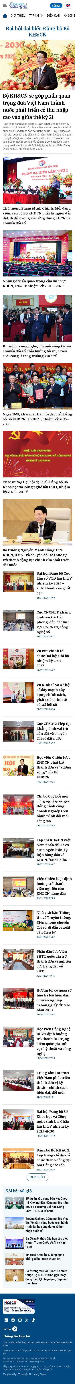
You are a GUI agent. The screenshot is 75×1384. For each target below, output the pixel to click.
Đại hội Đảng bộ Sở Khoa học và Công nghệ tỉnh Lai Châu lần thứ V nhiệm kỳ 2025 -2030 (53, 1121)
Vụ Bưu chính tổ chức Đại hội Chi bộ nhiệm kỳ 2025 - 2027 (53, 658)
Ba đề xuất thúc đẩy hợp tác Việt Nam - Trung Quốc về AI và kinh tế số (46, 1242)
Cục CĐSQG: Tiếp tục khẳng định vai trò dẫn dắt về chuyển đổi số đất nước (54, 731)
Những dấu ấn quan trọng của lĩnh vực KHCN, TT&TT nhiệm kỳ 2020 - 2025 (34, 283)
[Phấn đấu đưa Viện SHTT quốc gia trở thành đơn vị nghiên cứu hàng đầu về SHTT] (18, 959)
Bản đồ (7, 1329)
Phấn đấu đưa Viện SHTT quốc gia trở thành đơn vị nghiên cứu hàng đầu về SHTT (54, 961)
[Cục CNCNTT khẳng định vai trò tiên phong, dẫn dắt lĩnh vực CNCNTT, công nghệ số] (18, 620)
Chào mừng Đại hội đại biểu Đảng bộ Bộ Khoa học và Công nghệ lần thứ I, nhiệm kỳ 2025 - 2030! (36, 487)
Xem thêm (37, 1177)
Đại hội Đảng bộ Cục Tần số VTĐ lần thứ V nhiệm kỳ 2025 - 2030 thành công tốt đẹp (54, 583)
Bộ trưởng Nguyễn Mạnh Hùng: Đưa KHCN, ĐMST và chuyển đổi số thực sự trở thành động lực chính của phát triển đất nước (36, 557)
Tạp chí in (36, 15)
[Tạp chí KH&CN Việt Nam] (19, 5)
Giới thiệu (18, 15)
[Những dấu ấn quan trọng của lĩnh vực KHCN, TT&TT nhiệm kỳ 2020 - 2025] (37, 253)
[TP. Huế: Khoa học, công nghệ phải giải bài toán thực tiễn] (14, 1259)
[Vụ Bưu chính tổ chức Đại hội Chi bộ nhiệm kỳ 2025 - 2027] (18, 659)
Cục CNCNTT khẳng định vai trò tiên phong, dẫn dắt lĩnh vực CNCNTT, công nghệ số (54, 622)
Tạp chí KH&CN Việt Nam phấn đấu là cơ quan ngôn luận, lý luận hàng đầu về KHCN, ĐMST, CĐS (54, 850)
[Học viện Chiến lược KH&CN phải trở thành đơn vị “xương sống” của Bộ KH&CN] (18, 765)
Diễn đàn (53, 15)
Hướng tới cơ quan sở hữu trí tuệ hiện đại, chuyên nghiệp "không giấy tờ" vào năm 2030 (54, 1000)
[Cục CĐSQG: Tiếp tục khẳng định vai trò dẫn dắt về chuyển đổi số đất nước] (18, 731)
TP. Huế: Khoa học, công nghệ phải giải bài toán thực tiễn (44, 1257)
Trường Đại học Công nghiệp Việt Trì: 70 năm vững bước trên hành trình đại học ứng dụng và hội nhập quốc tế (46, 1225)
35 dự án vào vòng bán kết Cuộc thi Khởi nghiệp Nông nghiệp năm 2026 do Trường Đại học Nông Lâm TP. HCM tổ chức (47, 1205)
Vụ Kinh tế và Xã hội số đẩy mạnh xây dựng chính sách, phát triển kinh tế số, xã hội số (54, 695)
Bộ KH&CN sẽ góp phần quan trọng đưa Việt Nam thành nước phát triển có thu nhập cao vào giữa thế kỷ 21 (36, 106)
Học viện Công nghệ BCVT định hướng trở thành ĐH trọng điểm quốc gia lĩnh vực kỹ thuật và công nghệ (54, 1041)
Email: (53, 1358)
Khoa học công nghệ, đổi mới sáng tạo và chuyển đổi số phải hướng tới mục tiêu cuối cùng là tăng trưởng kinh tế (37, 351)
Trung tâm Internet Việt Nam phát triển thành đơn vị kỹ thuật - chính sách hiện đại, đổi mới (53, 1083)
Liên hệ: (6, 1350)
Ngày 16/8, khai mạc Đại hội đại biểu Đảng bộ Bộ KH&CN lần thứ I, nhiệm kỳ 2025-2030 (37, 419)
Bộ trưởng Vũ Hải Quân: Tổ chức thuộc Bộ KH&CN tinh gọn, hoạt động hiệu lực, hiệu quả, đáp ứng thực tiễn (46, 1277)
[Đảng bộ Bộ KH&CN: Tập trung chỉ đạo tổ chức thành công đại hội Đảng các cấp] (18, 1158)
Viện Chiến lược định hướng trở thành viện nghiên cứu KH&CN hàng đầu (54, 886)
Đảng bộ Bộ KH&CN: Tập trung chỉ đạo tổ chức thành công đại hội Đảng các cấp (54, 1157)
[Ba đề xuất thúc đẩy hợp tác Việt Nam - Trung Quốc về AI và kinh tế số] (14, 1243)
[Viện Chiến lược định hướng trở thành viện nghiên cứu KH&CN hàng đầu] (18, 886)
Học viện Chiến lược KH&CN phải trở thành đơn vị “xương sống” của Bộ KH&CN (54, 767)
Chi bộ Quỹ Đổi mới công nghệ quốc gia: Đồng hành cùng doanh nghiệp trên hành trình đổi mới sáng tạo (53, 808)
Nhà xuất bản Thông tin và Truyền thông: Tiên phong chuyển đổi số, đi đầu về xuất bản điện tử (54, 922)
